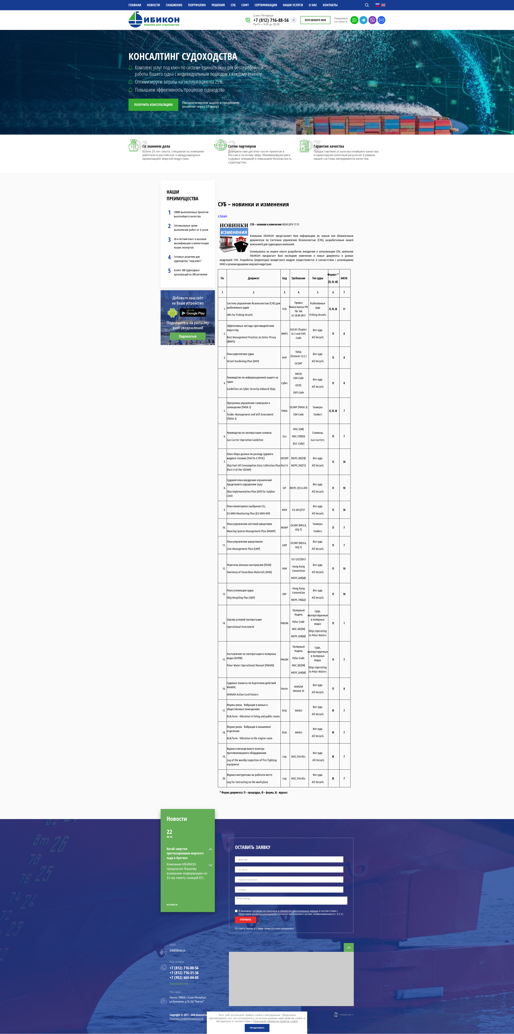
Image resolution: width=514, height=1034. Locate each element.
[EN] (383, 5)
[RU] (377, 5)
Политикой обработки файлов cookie (275, 1021)
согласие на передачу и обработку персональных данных (285, 911)
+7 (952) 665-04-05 (184, 977)
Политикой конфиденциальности (257, 914)
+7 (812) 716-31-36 (184, 972)
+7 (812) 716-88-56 (271, 20)
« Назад (222, 216)
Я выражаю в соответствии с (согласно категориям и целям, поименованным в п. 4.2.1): (292, 912)
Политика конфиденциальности (186, 1018)
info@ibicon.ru (177, 950)
